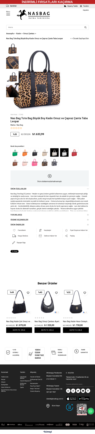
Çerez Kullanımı (5, 387)
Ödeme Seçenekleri (19, 220)
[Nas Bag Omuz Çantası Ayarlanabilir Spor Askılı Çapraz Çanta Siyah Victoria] (47, 302)
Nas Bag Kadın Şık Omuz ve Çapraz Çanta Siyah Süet (19, 321)
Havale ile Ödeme (35, 377)
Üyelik (22, 387)
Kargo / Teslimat (34, 388)
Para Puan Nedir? (35, 386)
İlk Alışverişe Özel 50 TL (36, 380)
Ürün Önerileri (17, 225)
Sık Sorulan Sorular (23, 384)
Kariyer (3, 379)
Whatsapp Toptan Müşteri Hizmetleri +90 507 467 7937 (54, 389)
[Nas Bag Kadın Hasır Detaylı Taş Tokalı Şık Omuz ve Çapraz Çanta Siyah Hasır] (76, 302)
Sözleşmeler (4, 384)
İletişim (3, 382)
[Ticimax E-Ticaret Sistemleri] (47, 432)
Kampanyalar (34, 383)
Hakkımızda (4, 377)
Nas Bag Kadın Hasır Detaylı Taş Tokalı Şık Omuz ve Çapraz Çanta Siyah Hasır (76, 321)
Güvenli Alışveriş (35, 391)
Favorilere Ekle (28, 293)
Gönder (92, 384)
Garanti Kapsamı (25, 381)
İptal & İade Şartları (23, 377)
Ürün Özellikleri (18, 189)
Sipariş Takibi (72, 6)
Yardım (86, 6)
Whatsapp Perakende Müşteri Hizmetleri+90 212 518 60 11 (54, 376)
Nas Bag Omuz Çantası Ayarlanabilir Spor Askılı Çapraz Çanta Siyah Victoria (47, 321)
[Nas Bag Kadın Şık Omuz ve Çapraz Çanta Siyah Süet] (19, 302)
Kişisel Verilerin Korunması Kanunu (9, 390)
